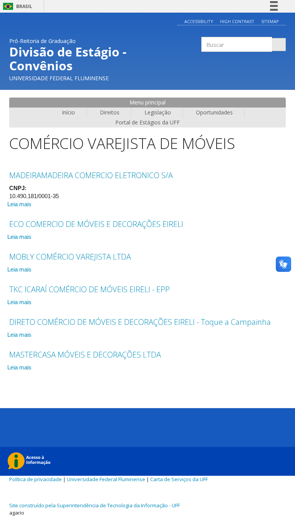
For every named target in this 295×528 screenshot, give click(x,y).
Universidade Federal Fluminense (106, 479)
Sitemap (270, 21)
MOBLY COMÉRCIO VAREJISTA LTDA (70, 257)
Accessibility (198, 21)
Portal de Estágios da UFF (147, 122)
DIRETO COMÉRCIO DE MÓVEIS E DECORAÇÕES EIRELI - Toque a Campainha (140, 322)
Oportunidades (214, 112)
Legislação (157, 112)
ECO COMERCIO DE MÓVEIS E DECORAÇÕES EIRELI (96, 224)
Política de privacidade (35, 479)
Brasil (16, 6)
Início (68, 112)
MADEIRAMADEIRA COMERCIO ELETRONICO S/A (91, 175)
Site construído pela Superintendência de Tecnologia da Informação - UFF (94, 505)
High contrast (237, 21)
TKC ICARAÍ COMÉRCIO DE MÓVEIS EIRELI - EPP (89, 289)
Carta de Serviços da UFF (179, 479)
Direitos (109, 112)
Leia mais (19, 204)
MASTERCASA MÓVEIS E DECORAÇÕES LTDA (85, 354)
